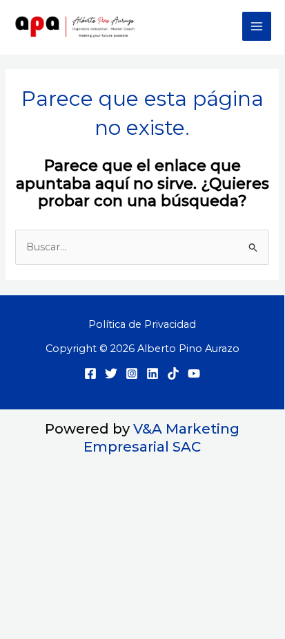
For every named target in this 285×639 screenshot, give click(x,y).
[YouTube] (194, 373)
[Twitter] (111, 373)
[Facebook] (90, 373)
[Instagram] (132, 373)
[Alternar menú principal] (256, 26)
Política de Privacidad (142, 324)
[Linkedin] (152, 373)
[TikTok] (173, 373)
